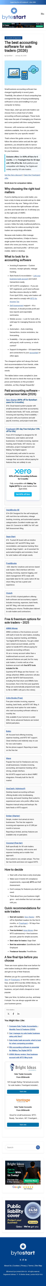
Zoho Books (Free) (14, 698)
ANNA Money (12, 628)
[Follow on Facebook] (13, 1014)
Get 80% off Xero (23, 494)
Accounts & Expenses (13, 38)
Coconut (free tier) (14, 843)
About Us (7, 1266)
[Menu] (42, 13)
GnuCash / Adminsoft (15, 788)
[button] (38, 1147)
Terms (30, 1266)
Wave (8, 758)
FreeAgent (10, 429)
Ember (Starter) (13, 816)
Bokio (8, 731)
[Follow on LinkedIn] (18, 1014)
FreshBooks (11, 563)
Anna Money (28, 930)
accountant (33, 353)
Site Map (38, 1266)
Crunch (9, 593)
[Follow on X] (8, 1014)
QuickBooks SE (12, 510)
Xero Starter (11, 400)
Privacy (24, 1266)
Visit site (23, 1092)
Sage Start (10, 536)
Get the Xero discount (13, 175)
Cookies (16, 1266)
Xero (6, 980)
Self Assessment (16, 306)
